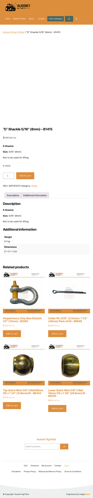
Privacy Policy (30, 471)
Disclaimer (16, 471)
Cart (26, 465)
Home (6, 32)
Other (21, 32)
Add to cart (25, 175)
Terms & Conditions (72, 471)
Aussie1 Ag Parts (46, 439)
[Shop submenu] (34, 18)
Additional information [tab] (35, 195)
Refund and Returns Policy (50, 471)
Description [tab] (13, 195)
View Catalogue (55, 19)
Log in (66, 465)
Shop (13, 32)
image (84, 494)
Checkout (35, 465)
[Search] (64, 446)
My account (46, 465)
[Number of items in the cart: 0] (76, 19)
